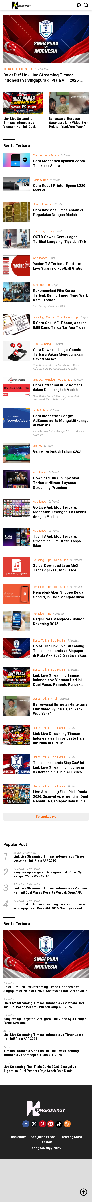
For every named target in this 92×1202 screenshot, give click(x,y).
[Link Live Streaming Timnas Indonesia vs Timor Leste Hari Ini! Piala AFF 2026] (16, 736)
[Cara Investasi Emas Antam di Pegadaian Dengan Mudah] (16, 212)
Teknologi (39, 317)
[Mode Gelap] (78, 5)
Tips (76, 317)
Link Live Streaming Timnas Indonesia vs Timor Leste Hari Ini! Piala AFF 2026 (58, 738)
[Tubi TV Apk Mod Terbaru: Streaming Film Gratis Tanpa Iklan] (16, 539)
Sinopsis (38, 285)
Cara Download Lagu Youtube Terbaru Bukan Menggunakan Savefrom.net (58, 354)
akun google (40, 431)
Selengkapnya (46, 816)
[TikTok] (59, 1124)
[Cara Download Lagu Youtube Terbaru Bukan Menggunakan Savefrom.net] (16, 355)
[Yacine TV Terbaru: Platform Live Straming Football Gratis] (16, 265)
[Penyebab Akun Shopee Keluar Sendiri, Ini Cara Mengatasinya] (16, 594)
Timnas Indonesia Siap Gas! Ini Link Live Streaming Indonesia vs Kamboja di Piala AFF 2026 (58, 767)
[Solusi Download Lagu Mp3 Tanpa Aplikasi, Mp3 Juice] (16, 567)
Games (37, 445)
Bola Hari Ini (29, 69)
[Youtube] (50, 1124)
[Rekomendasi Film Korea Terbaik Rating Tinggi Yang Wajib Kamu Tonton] (16, 295)
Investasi (48, 204)
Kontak (46, 1142)
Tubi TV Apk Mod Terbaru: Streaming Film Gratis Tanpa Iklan (57, 541)
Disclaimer (18, 1137)
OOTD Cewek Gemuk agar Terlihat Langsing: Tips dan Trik (59, 239)
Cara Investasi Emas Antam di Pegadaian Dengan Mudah (58, 212)
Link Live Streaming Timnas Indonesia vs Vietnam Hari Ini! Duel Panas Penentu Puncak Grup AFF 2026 (20, 123)
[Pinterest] (42, 1124)
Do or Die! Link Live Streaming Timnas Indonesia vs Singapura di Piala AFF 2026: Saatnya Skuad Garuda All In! (41, 80)
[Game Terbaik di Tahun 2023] (16, 453)
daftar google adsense (62, 431)
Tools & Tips (51, 155)
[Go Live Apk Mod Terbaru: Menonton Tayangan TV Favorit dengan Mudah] (16, 510)
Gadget (38, 155)
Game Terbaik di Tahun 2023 (57, 451)
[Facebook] (25, 1124)
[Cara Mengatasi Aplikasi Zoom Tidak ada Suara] (16, 161)
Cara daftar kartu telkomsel (49, 396)
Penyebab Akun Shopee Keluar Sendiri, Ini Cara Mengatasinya (59, 594)
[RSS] (67, 1124)
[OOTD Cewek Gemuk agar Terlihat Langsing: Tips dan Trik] (16, 239)
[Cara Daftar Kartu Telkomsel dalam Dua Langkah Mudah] (16, 389)
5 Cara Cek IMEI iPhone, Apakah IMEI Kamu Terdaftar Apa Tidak (59, 325)
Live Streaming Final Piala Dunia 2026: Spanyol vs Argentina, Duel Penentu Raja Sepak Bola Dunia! (60, 796)
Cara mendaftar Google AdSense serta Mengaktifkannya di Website (60, 421)
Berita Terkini (11, 69)
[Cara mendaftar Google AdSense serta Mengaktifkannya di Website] (16, 422)
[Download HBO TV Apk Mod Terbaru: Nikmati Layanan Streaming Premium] (16, 481)
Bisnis (37, 204)
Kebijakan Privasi (43, 1137)
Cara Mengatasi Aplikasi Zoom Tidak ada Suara (59, 163)
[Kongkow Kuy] (21, 5)
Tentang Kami (71, 1137)
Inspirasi (38, 231)
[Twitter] (34, 1124)
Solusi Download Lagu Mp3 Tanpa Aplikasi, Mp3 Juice (55, 567)
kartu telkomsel (55, 399)
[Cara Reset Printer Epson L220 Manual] (16, 186)
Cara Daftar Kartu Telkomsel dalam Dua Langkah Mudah (57, 387)
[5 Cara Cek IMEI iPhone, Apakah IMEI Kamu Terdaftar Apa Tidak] (16, 324)
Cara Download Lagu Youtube (60, 368)
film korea (39, 306)
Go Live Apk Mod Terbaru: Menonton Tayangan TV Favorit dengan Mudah (59, 512)
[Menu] (6, 5)
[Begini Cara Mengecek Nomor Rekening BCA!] (16, 621)
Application (40, 258)
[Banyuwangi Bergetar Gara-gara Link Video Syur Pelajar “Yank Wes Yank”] (69, 103)
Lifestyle (51, 231)
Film (48, 285)
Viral (54, 698)
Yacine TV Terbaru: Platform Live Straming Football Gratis (57, 266)
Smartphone (65, 317)
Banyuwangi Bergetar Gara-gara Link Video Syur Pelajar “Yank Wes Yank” (68, 122)
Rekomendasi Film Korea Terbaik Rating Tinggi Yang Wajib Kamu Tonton (60, 295)
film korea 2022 (56, 306)
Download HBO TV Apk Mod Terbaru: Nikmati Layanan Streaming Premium (56, 483)
